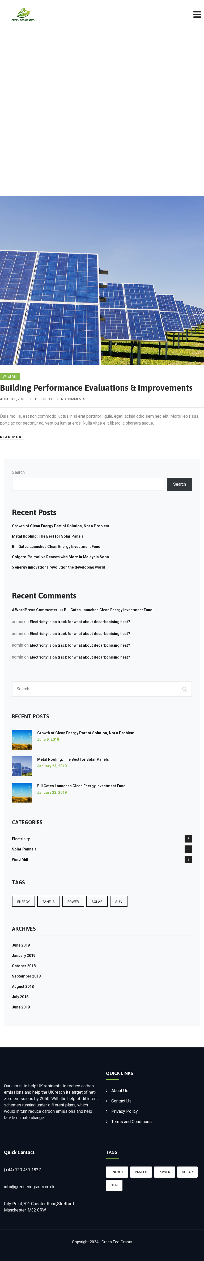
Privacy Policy (124, 1111)
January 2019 (23, 955)
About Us (119, 1090)
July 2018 (20, 997)
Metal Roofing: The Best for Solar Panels (48, 536)
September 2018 (26, 976)
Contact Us (121, 1101)
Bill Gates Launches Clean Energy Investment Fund (56, 546)
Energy (23, 902)
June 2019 (21, 945)
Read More (12, 437)
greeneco (43, 399)
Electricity (21, 839)
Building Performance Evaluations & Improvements (96, 388)
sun (118, 902)
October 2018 (24, 966)
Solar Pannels (24, 849)
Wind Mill (10, 376)
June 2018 (21, 1007)
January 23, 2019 (52, 766)
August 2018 (23, 986)
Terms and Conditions (131, 1121)
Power (73, 902)
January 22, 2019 (52, 792)
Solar (97, 902)
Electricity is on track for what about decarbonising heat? (80, 622)
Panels (48, 902)
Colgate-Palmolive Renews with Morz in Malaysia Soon (60, 557)
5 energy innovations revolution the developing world (58, 567)
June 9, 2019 (48, 739)
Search (18, 472)
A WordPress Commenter (34, 610)
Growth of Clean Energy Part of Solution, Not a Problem (60, 526)
